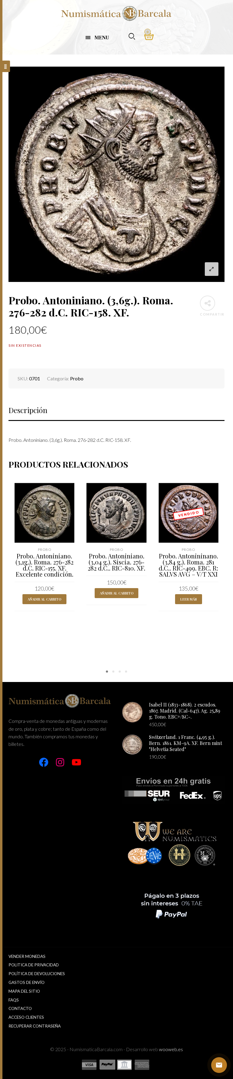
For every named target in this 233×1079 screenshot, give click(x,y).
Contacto (20, 1008)
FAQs (13, 1000)
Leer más (188, 599)
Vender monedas (27, 956)
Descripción (27, 410)
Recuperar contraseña (34, 1026)
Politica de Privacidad (33, 964)
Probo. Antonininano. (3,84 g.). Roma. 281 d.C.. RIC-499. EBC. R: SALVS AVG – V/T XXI (188, 565)
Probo (76, 378)
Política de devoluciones (36, 973)
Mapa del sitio (24, 991)
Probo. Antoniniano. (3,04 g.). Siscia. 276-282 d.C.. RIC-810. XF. (116, 562)
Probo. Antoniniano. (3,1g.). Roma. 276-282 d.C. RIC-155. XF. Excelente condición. (44, 565)
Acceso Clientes (26, 1017)
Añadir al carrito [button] (44, 599)
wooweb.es (171, 1049)
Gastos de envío (26, 982)
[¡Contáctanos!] (219, 1065)
